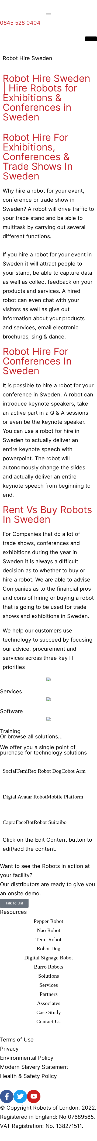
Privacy (9, 1049)
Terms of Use (17, 1039)
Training (10, 731)
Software (11, 711)
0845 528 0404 (20, 23)
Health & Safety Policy (28, 1076)
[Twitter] (20, 1096)
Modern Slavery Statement (34, 1067)
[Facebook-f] (6, 1096)
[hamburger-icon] (91, 38)
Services (11, 691)
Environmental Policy (26, 1058)
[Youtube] (33, 1096)
